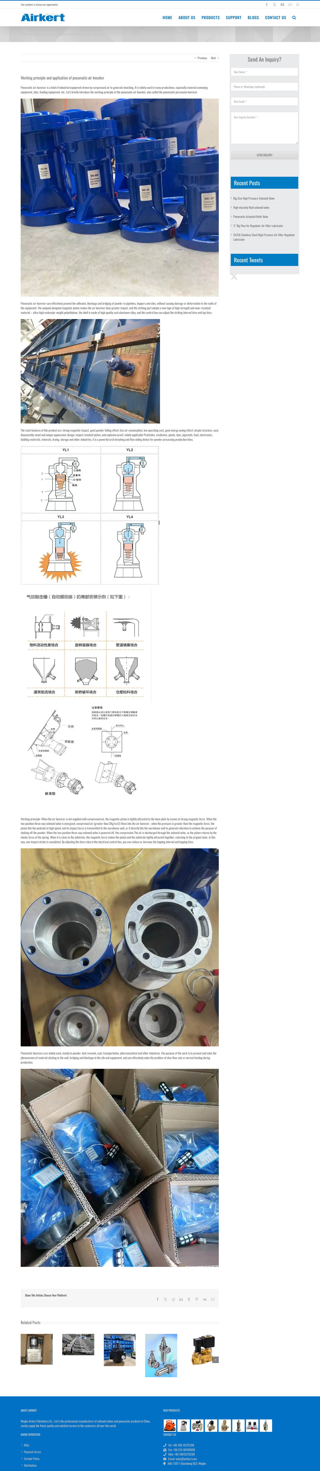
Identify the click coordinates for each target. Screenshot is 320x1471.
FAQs (26, 1445)
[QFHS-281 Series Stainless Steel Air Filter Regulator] (265, 1425)
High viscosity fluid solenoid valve (251, 207)
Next (213, 57)
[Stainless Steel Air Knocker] (238, 1425)
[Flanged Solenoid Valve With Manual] (197, 1425)
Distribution (30, 1465)
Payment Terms (32, 1451)
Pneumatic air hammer (33, 87)
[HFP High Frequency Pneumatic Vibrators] (169, 1425)
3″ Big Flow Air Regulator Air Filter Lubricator (258, 225)
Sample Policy (31, 1458)
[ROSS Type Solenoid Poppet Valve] (224, 1425)
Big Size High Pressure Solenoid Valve (254, 198)
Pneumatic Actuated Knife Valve (250, 216)
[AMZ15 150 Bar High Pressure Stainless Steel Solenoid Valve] (183, 1425)
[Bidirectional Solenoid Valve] (252, 1425)
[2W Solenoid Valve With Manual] (210, 1425)
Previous (202, 57)
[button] (294, 17)
